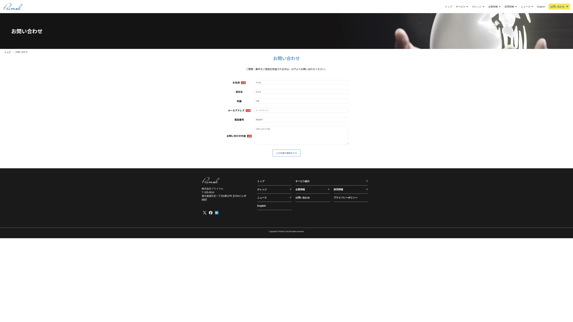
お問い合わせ (557, 6)
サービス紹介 (302, 181)
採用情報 (338, 189)
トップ (448, 6)
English (541, 6)
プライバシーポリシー (346, 197)
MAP (204, 199)
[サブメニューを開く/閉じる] (367, 181)
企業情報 (300, 189)
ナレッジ (262, 189)
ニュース (262, 197)
